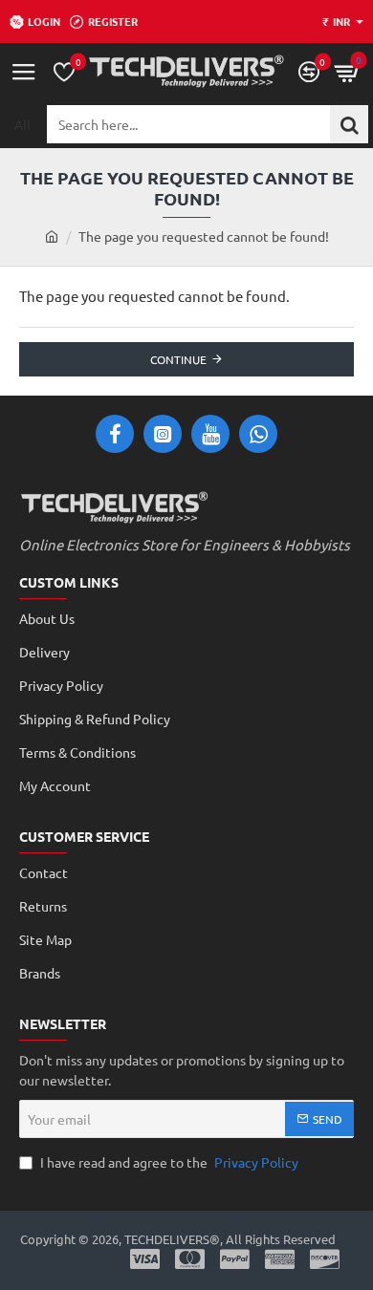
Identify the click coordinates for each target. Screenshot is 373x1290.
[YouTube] (210, 434)
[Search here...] (349, 124)
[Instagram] (162, 434)
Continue (178, 359)
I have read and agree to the (167, 1162)
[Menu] (24, 71)
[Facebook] (115, 434)
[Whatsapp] (258, 434)
